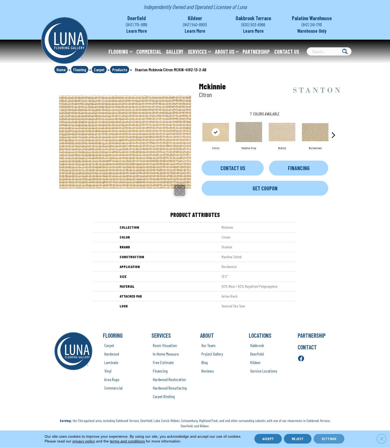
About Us (224, 51)
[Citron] (215, 132)
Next (333, 126)
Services (197, 51)
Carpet (99, 69)
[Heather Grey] (248, 132)
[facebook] (301, 359)
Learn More (136, 31)
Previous (196, 126)
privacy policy (83, 441)
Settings (329, 438)
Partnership (256, 51)
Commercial (149, 51)
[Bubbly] (282, 132)
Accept (268, 438)
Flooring (118, 51)
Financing (299, 168)
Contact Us (286, 51)
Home (61, 69)
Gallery (174, 51)
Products (119, 69)
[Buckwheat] (315, 132)
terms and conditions (127, 441)
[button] (131, 51)
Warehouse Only (312, 31)
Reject (298, 438)
